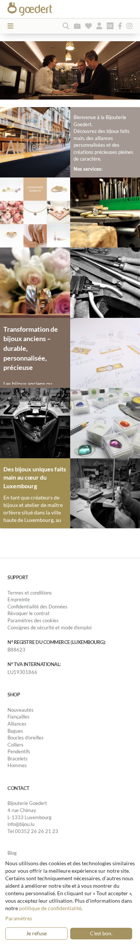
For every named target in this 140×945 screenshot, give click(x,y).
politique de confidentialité (50, 908)
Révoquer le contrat (28, 613)
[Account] (99, 26)
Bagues (15, 731)
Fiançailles (18, 717)
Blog (12, 853)
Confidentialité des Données (37, 607)
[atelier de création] (35, 422)
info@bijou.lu (20, 824)
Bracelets (17, 759)
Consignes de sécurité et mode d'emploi (49, 627)
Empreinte (18, 599)
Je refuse (36, 933)
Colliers (15, 745)
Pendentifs (18, 751)
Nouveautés (20, 710)
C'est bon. (101, 933)
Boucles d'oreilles (25, 738)
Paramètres (18, 918)
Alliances (17, 724)
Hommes (17, 765)
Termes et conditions (29, 593)
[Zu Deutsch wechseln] (110, 26)
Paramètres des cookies (33, 620)
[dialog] (70, 900)
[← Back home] (42, 9)
